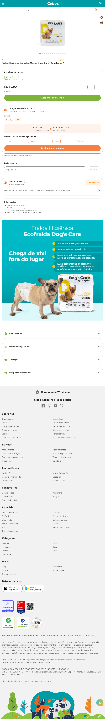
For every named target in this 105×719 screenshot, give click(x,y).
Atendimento (8, 450)
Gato (54, 543)
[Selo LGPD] (37, 629)
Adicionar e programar (53, 148)
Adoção (55, 496)
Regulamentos (59, 450)
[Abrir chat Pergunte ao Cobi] (99, 702)
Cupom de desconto (61, 516)
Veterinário (57, 493)
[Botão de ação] (99, 190)
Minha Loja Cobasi (60, 527)
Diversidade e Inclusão (62, 423)
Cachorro (6, 543)
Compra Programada (11, 477)
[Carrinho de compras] (100, 3)
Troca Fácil (6, 461)
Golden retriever (9, 574)
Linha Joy (56, 512)
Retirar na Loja (58, 480)
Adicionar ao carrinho (52, 98)
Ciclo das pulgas (59, 520)
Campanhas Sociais (10, 426)
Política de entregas (11, 453)
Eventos (5, 423)
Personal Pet (8, 496)
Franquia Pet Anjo (10, 500)
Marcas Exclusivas (10, 512)
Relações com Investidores (64, 437)
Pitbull (5, 570)
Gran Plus (56, 524)
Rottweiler (57, 567)
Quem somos (8, 419)
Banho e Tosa (8, 493)
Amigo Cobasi (8, 473)
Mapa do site (8, 681)
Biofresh (5, 516)
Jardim (5, 551)
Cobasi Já (56, 477)
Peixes (55, 551)
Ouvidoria (56, 461)
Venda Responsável (61, 426)
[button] (3, 3)
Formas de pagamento (12, 457)
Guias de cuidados (10, 531)
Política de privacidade (62, 453)
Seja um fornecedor (61, 430)
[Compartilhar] (101, 23)
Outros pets (7, 554)
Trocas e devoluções (61, 457)
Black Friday (7, 520)
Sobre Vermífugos (10, 524)
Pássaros (6, 547)
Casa (54, 547)
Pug (4, 567)
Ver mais (80, 141)
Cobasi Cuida (7, 480)
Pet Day (5, 527)
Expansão (6, 434)
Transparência (58, 434)
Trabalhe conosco (10, 430)
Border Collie (58, 570)
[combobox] (52, 9)
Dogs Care (6, 60)
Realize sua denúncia (11, 437)
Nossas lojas (57, 419)
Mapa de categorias (24, 681)
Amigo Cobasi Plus (60, 473)
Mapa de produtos (43, 681)
